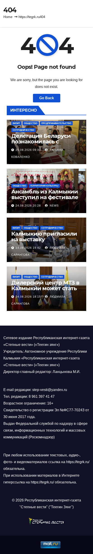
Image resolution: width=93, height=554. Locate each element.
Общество (30, 123)
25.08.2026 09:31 (28, 150)
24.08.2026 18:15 (28, 296)
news (54, 205)
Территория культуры (44, 185)
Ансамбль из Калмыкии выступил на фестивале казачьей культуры (44, 197)
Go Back (46, 98)
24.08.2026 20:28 (28, 205)
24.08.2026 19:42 (28, 247)
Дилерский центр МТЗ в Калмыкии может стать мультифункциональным (45, 291)
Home (7, 17)
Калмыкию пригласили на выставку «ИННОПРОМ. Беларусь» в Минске (45, 242)
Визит (16, 123)
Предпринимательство (56, 123)
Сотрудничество (23, 130)
